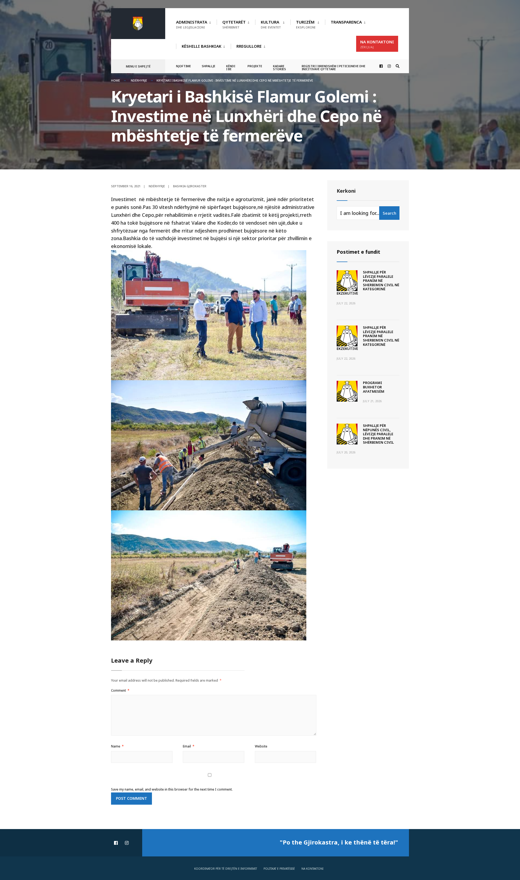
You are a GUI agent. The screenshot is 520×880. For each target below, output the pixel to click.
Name (117, 746)
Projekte (255, 66)
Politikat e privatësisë (279, 869)
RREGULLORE (249, 46)
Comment (120, 690)
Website (261, 746)
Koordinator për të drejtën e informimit (225, 869)
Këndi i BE (230, 67)
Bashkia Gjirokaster (189, 186)
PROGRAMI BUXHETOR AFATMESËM (373, 387)
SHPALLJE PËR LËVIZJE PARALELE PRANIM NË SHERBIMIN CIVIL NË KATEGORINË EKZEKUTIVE (368, 283)
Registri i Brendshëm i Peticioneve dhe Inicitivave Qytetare (333, 67)
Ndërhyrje (139, 80)
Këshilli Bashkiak (201, 46)
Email (188, 746)
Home (115, 80)
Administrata (191, 24)
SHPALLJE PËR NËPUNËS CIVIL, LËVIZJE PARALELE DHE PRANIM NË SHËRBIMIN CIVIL (378, 434)
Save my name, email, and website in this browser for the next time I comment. (172, 789)
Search (389, 213)
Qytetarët (234, 24)
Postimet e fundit (358, 252)
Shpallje (208, 66)
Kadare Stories (279, 67)
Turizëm (305, 24)
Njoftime (183, 66)
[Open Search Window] (397, 66)
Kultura (271, 24)
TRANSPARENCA (346, 22)
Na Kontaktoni (377, 44)
